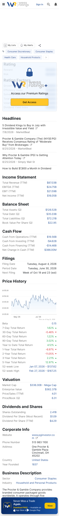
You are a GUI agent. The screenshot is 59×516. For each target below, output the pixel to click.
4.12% (50, 345)
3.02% (50, 340)
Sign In (39, 4)
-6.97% (50, 349)
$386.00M (50, 249)
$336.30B (36, 385)
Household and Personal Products (36, 482)
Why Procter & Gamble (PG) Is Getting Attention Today (25, 156)
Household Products (30, 57)
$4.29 (53, 420)
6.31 (54, 398)
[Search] (48, 4)
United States (40, 460)
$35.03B (51, 214)
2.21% (50, 358)
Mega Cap (50, 385)
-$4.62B (51, 241)
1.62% (50, 327)
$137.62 (51, 366)
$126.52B (50, 209)
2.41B (53, 412)
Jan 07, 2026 (37, 366)
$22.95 (52, 222)
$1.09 (53, 416)
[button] (9, 45)
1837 (35, 464)
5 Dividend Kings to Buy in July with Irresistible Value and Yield (23, 127)
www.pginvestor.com (43, 436)
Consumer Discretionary (19, 51)
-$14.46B (51, 245)
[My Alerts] (55, 4)
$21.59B (51, 191)
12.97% (49, 362)
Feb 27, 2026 (37, 370)
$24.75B (51, 186)
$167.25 (51, 370)
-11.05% (49, 353)
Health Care (10, 57)
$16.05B (51, 195)
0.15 (54, 323)
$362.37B (50, 389)
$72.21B (51, 218)
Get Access (29, 102)
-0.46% (49, 332)
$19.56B (51, 236)
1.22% (50, 336)
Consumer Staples (44, 51)
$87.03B (51, 182)
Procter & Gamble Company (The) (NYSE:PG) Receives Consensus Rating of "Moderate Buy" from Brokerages (29, 141)
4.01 (54, 393)
